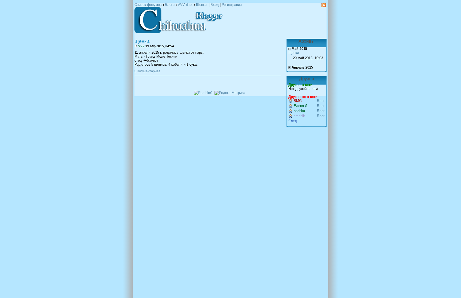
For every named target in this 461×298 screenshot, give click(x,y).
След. (293, 121)
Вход (214, 5)
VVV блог (185, 5)
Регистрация (232, 5)
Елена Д (300, 106)
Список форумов (148, 5)
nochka (299, 111)
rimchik (299, 116)
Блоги (169, 5)
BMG (298, 101)
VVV (141, 46)
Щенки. (202, 5)
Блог (321, 101)
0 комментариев (147, 71)
